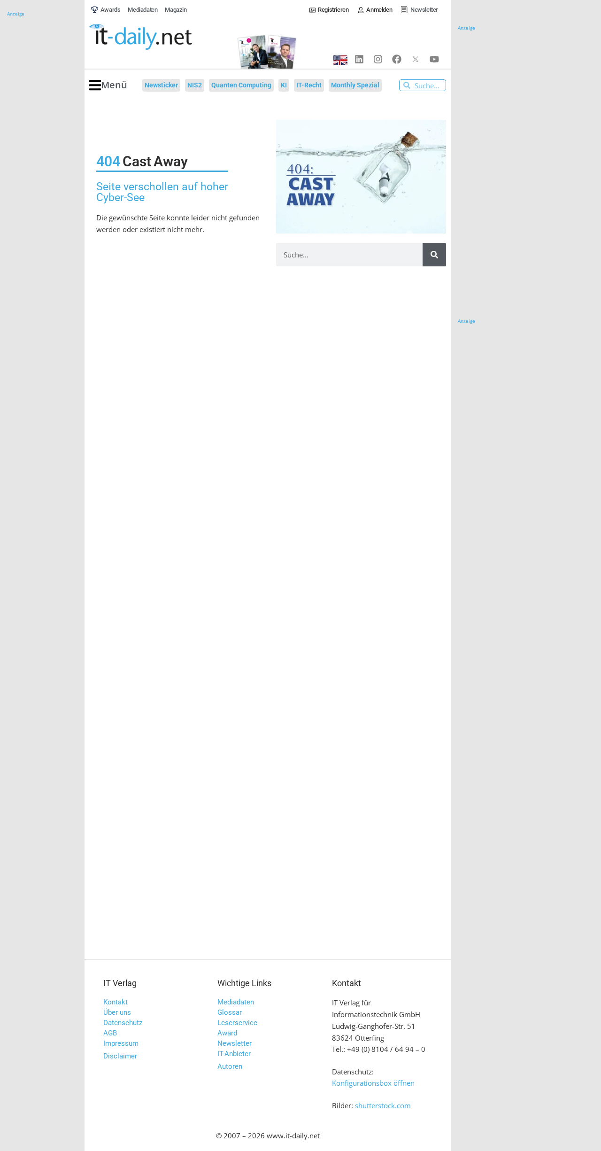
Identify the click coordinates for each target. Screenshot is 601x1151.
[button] (108, 85)
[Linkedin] (359, 59)
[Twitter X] (415, 59)
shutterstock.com (383, 1105)
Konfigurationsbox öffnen (373, 1083)
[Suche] (434, 254)
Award (227, 1033)
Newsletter (234, 1043)
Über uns (117, 1012)
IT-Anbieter (234, 1054)
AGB (110, 1033)
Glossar (229, 1012)
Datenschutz (122, 1023)
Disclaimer (120, 1056)
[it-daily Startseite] (157, 37)
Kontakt (115, 1002)
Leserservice (237, 1023)
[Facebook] (396, 59)
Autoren (229, 1066)
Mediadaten (235, 1002)
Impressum (121, 1043)
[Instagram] (378, 59)
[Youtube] (434, 59)
